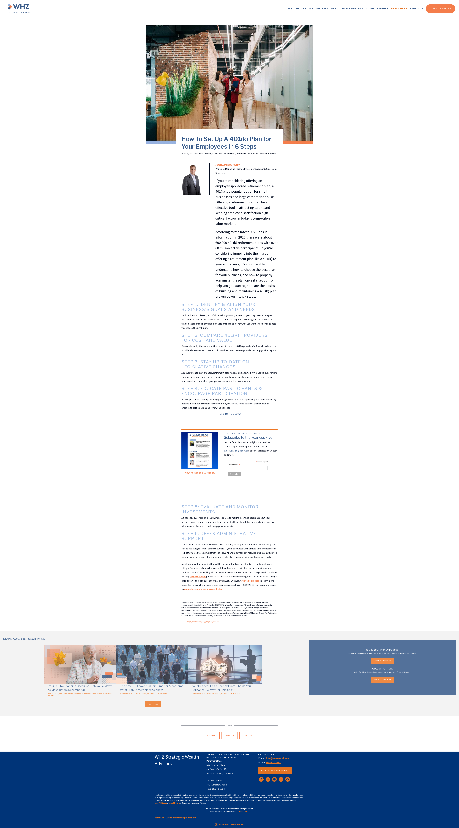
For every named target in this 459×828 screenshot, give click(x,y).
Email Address (234, 464)
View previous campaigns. (200, 473)
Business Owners (203, 154)
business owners (198, 576)
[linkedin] (267, 779)
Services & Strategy (347, 8)
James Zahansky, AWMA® (227, 164)
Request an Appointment (275, 771)
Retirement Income (246, 154)
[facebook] (261, 779)
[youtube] (287, 779)
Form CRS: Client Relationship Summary (175, 817)
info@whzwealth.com (277, 758)
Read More (153, 704)
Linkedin (248, 735)
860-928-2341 (273, 762)
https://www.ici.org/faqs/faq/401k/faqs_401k (203, 621)
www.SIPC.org (174, 803)
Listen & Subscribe (382, 660)
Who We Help (319, 8)
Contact (416, 8)
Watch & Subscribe (382, 679)
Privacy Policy (243, 811)
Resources (399, 8)
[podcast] (281, 779)
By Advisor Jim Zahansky (224, 154)
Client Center (440, 8)
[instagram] (274, 779)
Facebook (212, 735)
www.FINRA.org (161, 803)
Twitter (229, 735)
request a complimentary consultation (203, 589)
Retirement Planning (266, 154)
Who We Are (297, 8)
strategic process (250, 580)
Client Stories (377, 8)
